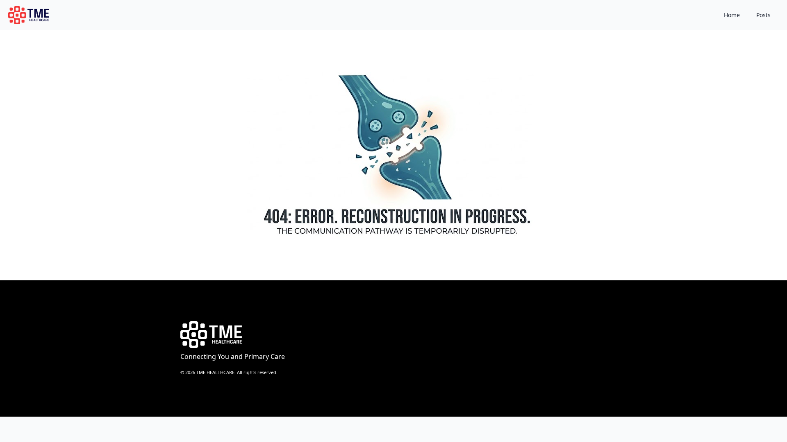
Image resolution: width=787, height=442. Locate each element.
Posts (763, 15)
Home (732, 15)
